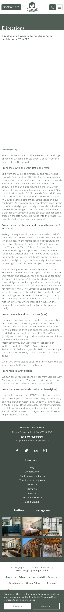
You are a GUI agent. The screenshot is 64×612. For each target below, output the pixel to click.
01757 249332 (32, 437)
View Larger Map (10, 150)
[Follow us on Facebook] (17, 451)
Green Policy (33, 583)
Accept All (18, 606)
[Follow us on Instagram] (45, 451)
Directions (14, 583)
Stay (32, 467)
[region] (32, 601)
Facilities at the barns (32, 476)
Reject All (46, 606)
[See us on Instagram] (11, 526)
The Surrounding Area (32, 480)
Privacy (23, 577)
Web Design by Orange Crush (32, 570)
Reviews (32, 488)
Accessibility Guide (43, 577)
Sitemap (51, 583)
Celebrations (32, 471)
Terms (9, 577)
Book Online (32, 501)
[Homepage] (32, 11)
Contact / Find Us (32, 497)
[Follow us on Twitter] (26, 451)
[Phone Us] (52, 7)
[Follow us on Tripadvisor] (35, 451)
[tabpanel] (32, 22)
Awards (32, 493)
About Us (32, 484)
